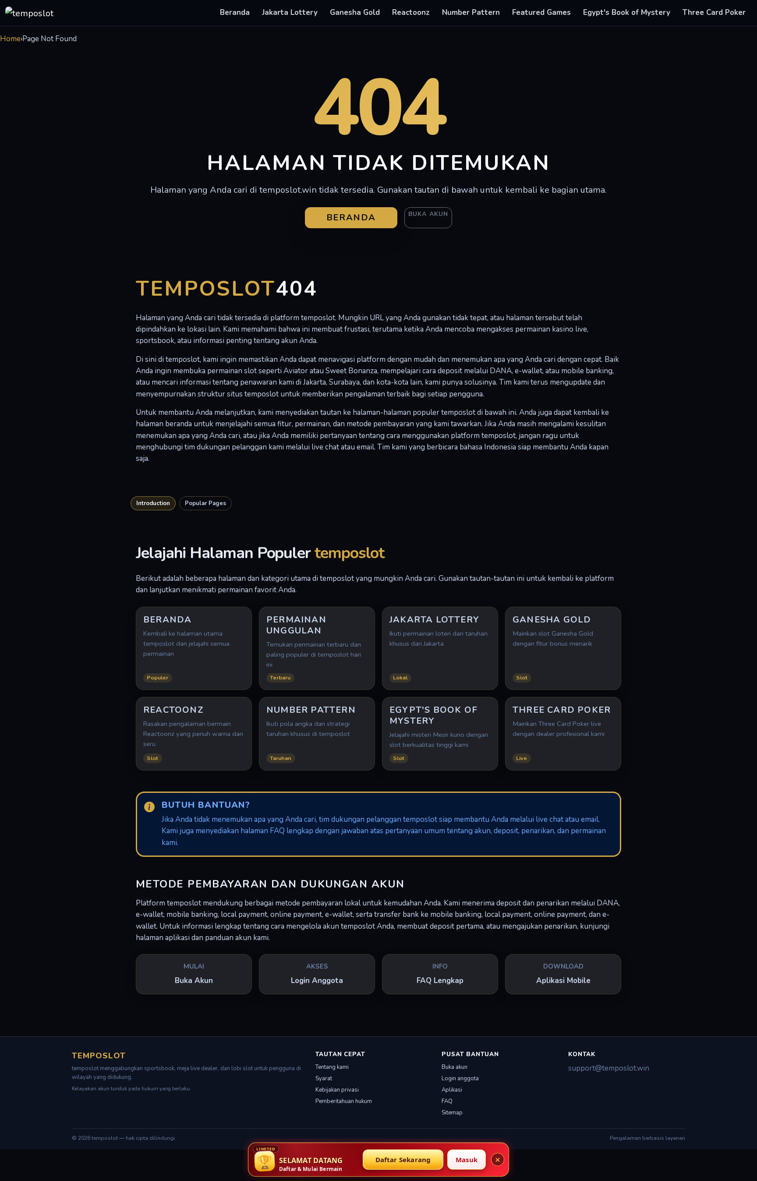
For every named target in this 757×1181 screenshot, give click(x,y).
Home (10, 39)
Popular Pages (205, 503)
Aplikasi (452, 1090)
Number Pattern (471, 12)
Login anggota (460, 1078)
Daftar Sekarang (403, 1159)
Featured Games (541, 12)
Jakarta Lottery (290, 12)
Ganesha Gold (355, 12)
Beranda (235, 12)
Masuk (467, 1159)
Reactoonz (411, 12)
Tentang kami (332, 1067)
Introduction (153, 503)
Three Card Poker (714, 12)
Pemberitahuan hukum (343, 1101)
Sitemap (452, 1113)
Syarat (323, 1078)
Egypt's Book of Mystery (626, 12)
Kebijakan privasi (337, 1090)
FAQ (447, 1101)
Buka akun (428, 214)
